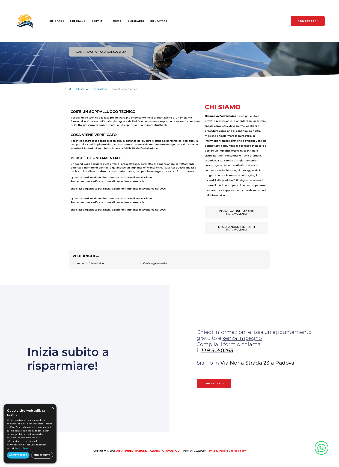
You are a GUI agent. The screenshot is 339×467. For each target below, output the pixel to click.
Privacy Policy (218, 450)
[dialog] (30, 433)
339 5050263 (217, 350)
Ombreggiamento (155, 263)
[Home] (70, 89)
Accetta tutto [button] (18, 455)
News (117, 21)
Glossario (136, 21)
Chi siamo (78, 21)
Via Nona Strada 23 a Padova (257, 363)
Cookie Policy (237, 450)
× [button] (52, 408)
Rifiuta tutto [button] (42, 455)
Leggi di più (21, 448)
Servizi (98, 21)
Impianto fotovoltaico (90, 263)
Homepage (56, 21)
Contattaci (159, 21)
